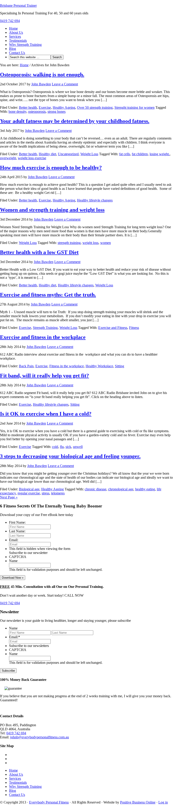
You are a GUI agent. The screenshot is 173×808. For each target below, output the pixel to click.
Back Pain (26, 366)
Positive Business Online (137, 802)
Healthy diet (47, 154)
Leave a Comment (65, 84)
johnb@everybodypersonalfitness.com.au (39, 737)
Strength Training (45, 328)
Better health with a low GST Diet (39, 252)
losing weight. (160, 154)
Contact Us (17, 53)
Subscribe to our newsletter (28, 553)
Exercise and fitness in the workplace (43, 337)
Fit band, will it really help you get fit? (44, 376)
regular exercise (29, 493)
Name (13, 561)
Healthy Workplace (99, 366)
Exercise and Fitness (112, 328)
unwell (78, 447)
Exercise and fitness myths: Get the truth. (48, 295)
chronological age (120, 489)
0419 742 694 (10, 21)
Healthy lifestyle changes (95, 200)
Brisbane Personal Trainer (18, 5)
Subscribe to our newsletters (29, 646)
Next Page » (9, 497)
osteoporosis (37, 111)
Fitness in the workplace (66, 366)
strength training (69, 243)
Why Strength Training (25, 44)
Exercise (45, 107)
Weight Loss (89, 154)
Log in (163, 802)
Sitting (119, 366)
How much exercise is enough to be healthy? (51, 167)
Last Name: (17, 531)
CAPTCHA (17, 557)
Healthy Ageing (64, 107)
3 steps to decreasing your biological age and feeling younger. (70, 456)
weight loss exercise (32, 158)
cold (55, 447)
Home (13, 28)
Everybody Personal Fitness (49, 802)
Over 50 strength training (95, 107)
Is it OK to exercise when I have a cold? (45, 414)
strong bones (57, 111)
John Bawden (41, 84)
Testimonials (18, 40)
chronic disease (95, 489)
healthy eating (145, 489)
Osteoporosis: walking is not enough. (42, 74)
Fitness (134, 328)
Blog (12, 49)
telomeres (58, 493)
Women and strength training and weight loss (52, 210)
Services (15, 36)
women (105, 243)
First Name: (17, 522)
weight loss (90, 243)
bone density (17, 111)
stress (45, 493)
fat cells (124, 154)
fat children (140, 154)
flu (62, 447)
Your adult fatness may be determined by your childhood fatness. (74, 121)
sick (68, 447)
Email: (13, 540)
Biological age (29, 489)
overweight (8, 158)
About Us (16, 32)
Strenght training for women (134, 107)
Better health (28, 107)
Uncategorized (68, 154)
